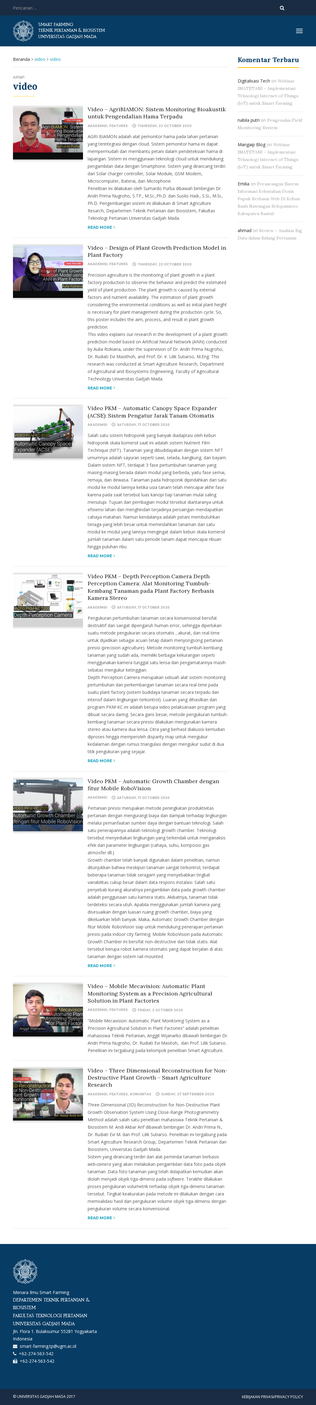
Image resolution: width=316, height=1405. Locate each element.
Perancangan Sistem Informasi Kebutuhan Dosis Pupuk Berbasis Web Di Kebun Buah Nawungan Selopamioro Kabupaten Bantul (269, 198)
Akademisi (97, 126)
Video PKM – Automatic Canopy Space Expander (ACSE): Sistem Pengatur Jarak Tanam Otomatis (152, 412)
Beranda (21, 59)
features (118, 126)
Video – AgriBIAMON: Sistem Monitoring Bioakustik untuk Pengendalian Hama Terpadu (157, 113)
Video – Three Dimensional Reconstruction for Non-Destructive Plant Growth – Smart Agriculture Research (157, 1078)
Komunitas (140, 1094)
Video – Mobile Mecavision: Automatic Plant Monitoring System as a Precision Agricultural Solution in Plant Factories (150, 993)
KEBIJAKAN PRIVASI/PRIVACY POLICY (272, 1396)
